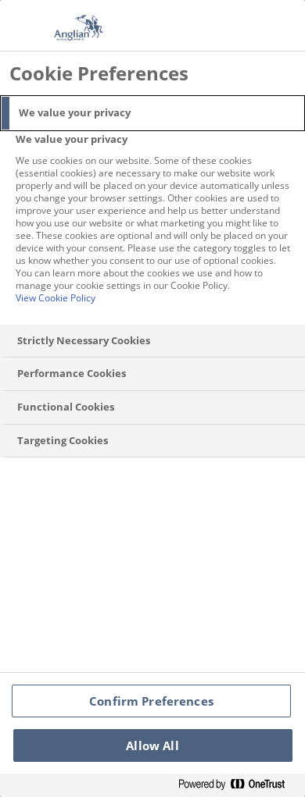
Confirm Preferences (151, 701)
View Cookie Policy (55, 297)
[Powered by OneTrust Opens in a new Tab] (237, 785)
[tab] (152, 113)
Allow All (152, 745)
